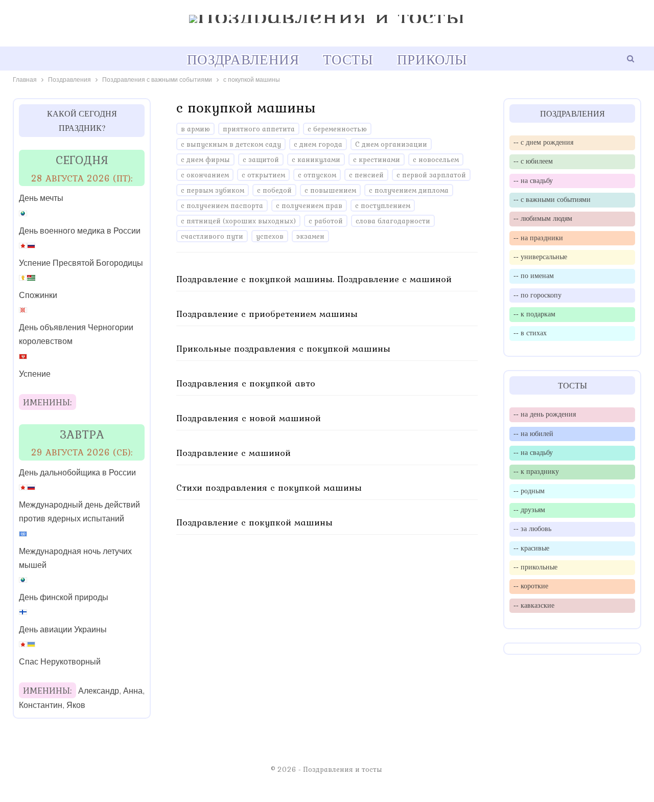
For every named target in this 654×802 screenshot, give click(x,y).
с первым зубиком (212, 190)
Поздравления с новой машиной (248, 418)
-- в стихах (530, 333)
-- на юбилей (533, 433)
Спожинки (38, 295)
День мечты (41, 198)
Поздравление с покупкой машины (254, 522)
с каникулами (316, 159)
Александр (98, 690)
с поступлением (382, 205)
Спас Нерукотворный (60, 661)
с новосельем (436, 159)
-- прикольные (535, 567)
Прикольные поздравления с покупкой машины (283, 348)
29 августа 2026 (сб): (82, 452)
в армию (195, 129)
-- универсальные (540, 257)
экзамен (310, 236)
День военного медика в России (80, 230)
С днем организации (391, 144)
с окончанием (205, 175)
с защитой (261, 159)
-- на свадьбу (533, 180)
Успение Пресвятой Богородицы (81, 263)
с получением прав (309, 205)
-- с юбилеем (533, 161)
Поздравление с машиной (233, 453)
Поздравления (243, 59)
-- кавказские (533, 605)
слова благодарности (393, 221)
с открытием (263, 175)
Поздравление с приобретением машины (267, 313)
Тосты (348, 59)
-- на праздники (538, 238)
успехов (270, 236)
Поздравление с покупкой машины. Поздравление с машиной (314, 279)
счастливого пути (212, 236)
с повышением (330, 190)
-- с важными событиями (552, 199)
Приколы (432, 59)
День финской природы (63, 597)
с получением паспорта (222, 205)
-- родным (529, 491)
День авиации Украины (63, 629)
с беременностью (337, 129)
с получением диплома (409, 190)
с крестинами (376, 159)
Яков (75, 705)
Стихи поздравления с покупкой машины (269, 487)
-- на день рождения (544, 414)
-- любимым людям (542, 218)
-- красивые (531, 548)
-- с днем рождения (543, 142)
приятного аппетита (259, 129)
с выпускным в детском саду (231, 144)
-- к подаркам (534, 314)
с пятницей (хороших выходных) (238, 221)
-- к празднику (536, 471)
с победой (274, 190)
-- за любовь (532, 528)
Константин (40, 705)
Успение (35, 374)
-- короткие (530, 586)
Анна (133, 690)
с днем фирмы (205, 159)
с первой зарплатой (431, 175)
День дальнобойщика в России (77, 472)
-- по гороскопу (537, 295)
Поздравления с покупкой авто (245, 383)
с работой (326, 221)
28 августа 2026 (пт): (82, 178)
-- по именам (533, 275)
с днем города (318, 144)
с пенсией (366, 175)
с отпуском (317, 175)
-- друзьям (529, 510)
